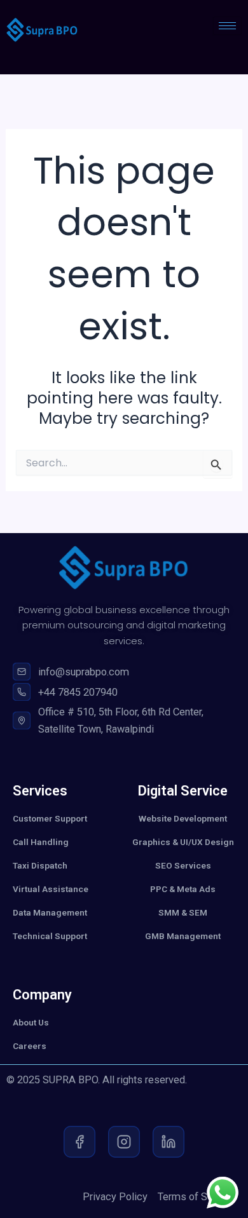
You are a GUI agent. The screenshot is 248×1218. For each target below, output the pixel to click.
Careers (29, 1046)
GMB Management (183, 936)
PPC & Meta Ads (183, 889)
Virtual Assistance (50, 889)
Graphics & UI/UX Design (183, 842)
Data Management (50, 912)
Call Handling (41, 842)
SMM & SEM (182, 912)
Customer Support (50, 818)
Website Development (183, 818)
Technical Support (50, 936)
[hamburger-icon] (227, 26)
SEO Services (183, 865)
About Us (31, 1022)
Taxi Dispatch (40, 865)
